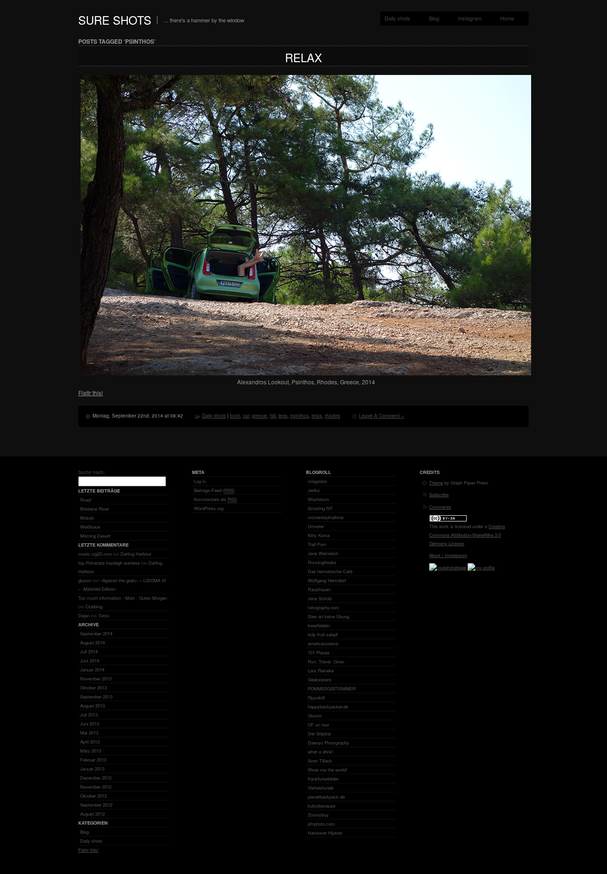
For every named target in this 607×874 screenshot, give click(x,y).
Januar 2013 (92, 768)
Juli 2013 (89, 714)
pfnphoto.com (321, 823)
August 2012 (92, 813)
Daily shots (397, 18)
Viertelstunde (320, 787)
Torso (103, 615)
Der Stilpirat (319, 733)
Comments (440, 506)
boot (235, 415)
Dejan (84, 615)
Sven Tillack (320, 760)
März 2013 (90, 750)
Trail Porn (317, 544)
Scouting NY (320, 508)
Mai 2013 (89, 732)
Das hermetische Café (330, 571)
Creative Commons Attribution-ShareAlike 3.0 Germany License (467, 535)
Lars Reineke (321, 670)
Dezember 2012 (95, 777)
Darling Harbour (135, 553)
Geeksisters (319, 679)
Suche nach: (91, 472)
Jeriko (314, 490)
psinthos (299, 415)
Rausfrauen (319, 589)
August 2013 (92, 705)
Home (507, 18)
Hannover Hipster (325, 832)
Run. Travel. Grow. (326, 661)
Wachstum (318, 499)
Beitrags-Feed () (214, 490)
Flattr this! (90, 393)
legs (282, 415)
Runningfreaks (322, 562)
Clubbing (93, 606)
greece (259, 415)
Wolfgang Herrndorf (327, 580)
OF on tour (318, 724)
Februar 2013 (93, 759)
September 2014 (96, 633)
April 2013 (90, 741)
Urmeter (316, 526)
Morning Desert (95, 535)
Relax (303, 57)
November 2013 (95, 678)
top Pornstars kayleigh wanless (109, 562)
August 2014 (92, 642)
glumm (85, 580)
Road (85, 499)
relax (317, 415)
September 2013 (96, 696)
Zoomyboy (318, 814)
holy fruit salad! (323, 634)
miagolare (317, 481)
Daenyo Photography (328, 742)
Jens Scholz (320, 598)
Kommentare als (215, 499)
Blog (434, 18)
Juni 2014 (89, 660)
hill (273, 415)
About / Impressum (448, 555)
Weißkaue (90, 526)
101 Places (319, 652)
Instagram (469, 18)
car (246, 415)
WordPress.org (208, 508)
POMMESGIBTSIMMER (332, 688)
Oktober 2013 (93, 687)
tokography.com (323, 607)
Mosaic (87, 517)
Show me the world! (327, 769)
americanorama (323, 643)
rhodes (332, 415)
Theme (436, 482)
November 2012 (95, 786)
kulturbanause (321, 805)
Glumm (315, 715)
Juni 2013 (89, 723)
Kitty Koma (319, 535)
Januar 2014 (92, 669)
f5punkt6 (316, 697)
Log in (200, 481)
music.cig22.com (95, 553)
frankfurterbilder (323, 778)
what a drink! (320, 751)
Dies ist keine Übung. (329, 616)
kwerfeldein (319, 625)
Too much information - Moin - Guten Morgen (122, 598)
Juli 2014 (89, 651)
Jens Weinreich (323, 553)
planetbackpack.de (326, 796)
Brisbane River (94, 508)
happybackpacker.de (328, 706)
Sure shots (114, 19)
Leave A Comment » (381, 415)
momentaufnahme (325, 517)
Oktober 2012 (93, 795)
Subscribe (439, 494)
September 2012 (96, 804)
